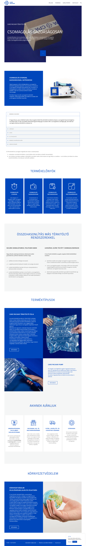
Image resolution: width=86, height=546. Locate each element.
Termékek (58, 3)
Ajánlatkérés (66, 3)
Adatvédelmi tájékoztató (30, 542)
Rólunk (51, 3)
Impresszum (58, 542)
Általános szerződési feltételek (45, 542)
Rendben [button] (74, 541)
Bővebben (14, 350)
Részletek (70, 541)
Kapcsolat (75, 3)
